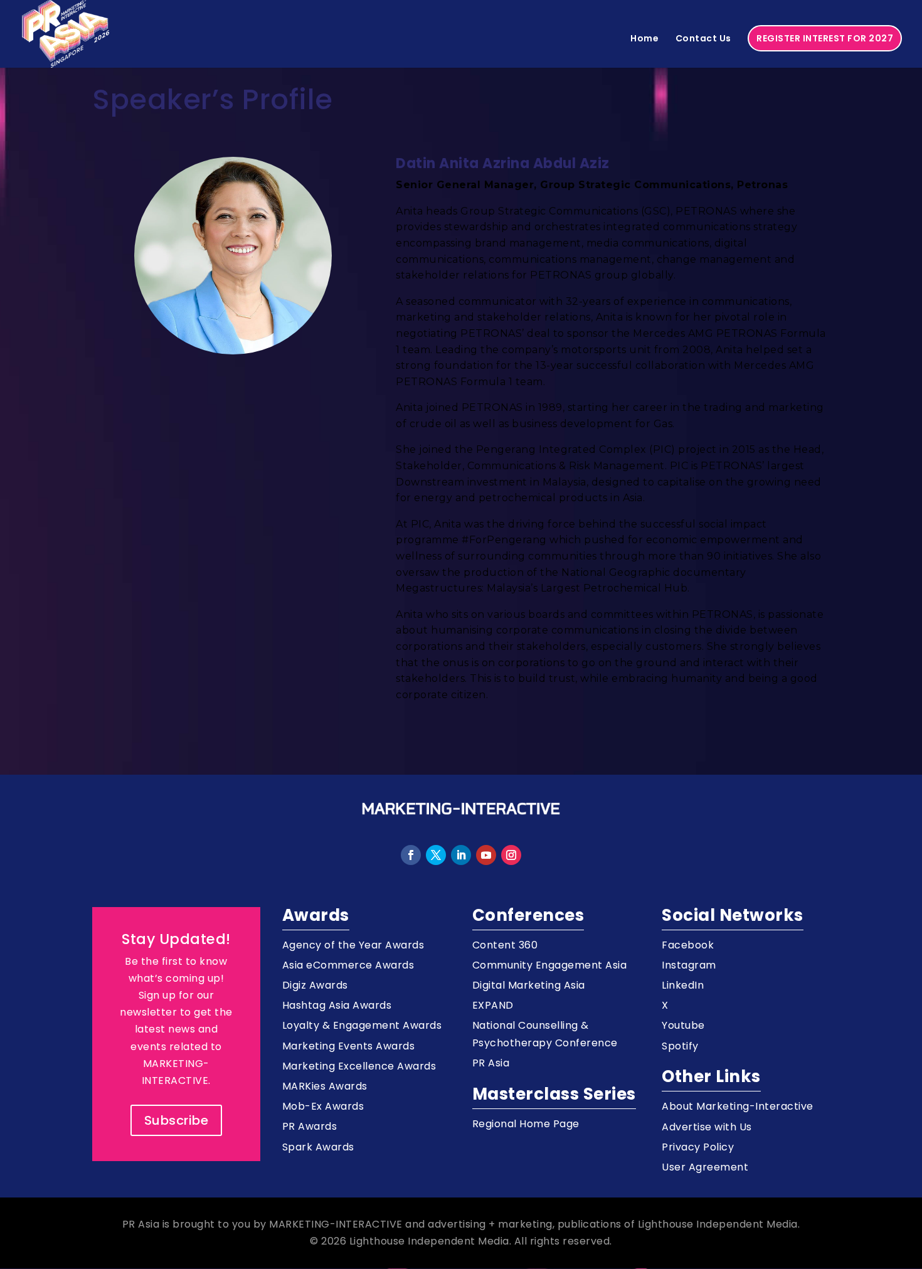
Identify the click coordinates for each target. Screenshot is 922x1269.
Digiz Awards (315, 985)
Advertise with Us (707, 1127)
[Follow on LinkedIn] (461, 855)
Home (644, 39)
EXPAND (493, 1005)
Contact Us (703, 39)
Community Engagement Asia (549, 965)
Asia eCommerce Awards (348, 965)
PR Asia (491, 1063)
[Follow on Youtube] (486, 855)
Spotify (680, 1046)
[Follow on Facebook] (411, 855)
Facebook (688, 945)
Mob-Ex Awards (323, 1106)
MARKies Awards (325, 1086)
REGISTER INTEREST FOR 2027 (824, 38)
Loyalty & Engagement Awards (362, 1025)
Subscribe (176, 1120)
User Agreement (705, 1167)
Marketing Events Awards (348, 1046)
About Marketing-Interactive (737, 1106)
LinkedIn (683, 985)
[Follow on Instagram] (511, 855)
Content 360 (505, 945)
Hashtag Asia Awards (337, 1005)
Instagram (689, 965)
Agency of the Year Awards (353, 945)
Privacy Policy (698, 1147)
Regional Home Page (526, 1124)
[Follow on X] (436, 855)
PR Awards (309, 1126)
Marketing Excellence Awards (359, 1066)
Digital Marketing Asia (528, 985)
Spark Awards (318, 1147)
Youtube (683, 1025)
